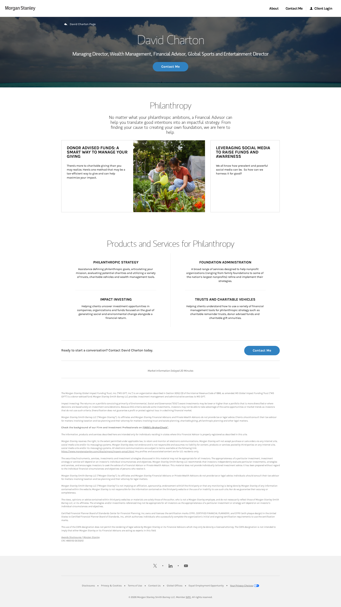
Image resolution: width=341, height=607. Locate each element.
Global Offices (174, 585)
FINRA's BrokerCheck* (155, 427)
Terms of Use (135, 585)
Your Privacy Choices (241, 585)
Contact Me (170, 67)
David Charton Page (83, 24)
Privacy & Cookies (111, 585)
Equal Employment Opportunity (206, 585)
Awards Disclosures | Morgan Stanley (80, 537)
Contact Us (154, 585)
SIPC (188, 597)
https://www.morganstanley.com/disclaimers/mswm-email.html (97, 451)
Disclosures (88, 585)
